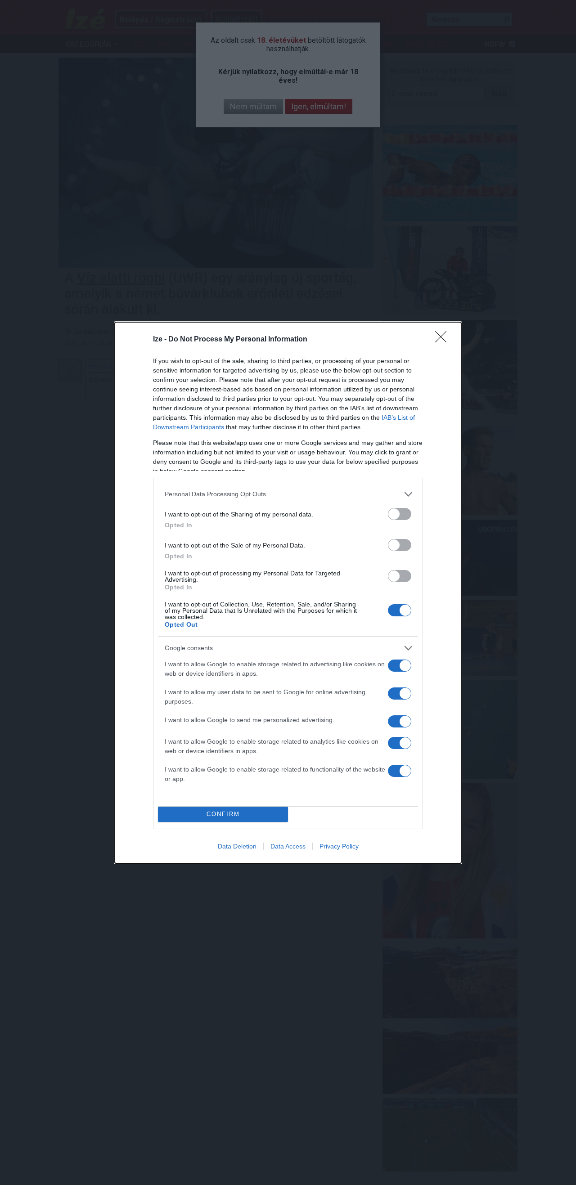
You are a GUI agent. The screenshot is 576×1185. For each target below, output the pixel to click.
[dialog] (288, 592)
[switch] (399, 514)
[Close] (443, 339)
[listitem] (288, 494)
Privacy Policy (339, 846)
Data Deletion (237, 846)
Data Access (288, 846)
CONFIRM (223, 814)
